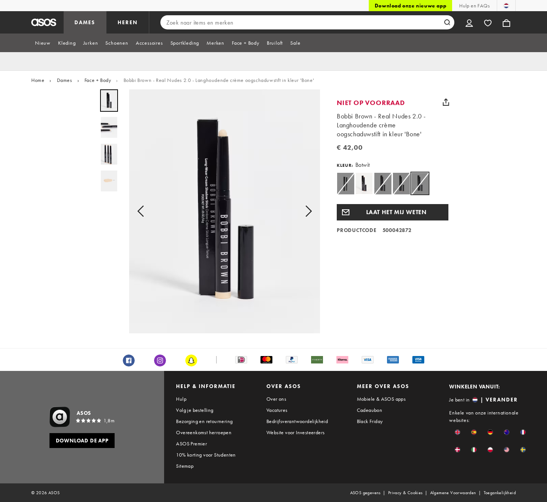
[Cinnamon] (364, 183)
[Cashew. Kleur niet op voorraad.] (345, 183)
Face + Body (97, 80)
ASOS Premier (191, 443)
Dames (64, 80)
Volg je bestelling (194, 410)
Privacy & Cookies (405, 493)
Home (37, 80)
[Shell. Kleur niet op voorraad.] (401, 183)
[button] (392, 212)
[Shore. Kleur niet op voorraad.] (382, 183)
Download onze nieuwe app (410, 5)
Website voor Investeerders (295, 432)
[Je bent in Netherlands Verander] (506, 5)
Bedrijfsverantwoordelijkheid (297, 421)
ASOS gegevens (365, 493)
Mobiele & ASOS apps (381, 398)
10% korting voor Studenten (206, 454)
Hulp (181, 398)
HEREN (128, 22)
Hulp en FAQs (474, 5)
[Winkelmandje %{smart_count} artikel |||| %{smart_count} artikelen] (506, 22)
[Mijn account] (469, 22)
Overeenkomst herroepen (203, 432)
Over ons (276, 398)
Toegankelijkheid (500, 493)
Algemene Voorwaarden (453, 493)
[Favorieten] (488, 22)
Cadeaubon (370, 410)
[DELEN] (446, 102)
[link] (419, 183)
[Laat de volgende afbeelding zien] (306, 211)
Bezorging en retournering (204, 421)
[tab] (42, 43)
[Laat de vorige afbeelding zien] (143, 211)
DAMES (84, 22)
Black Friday (370, 421)
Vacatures (277, 410)
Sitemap (184, 466)
